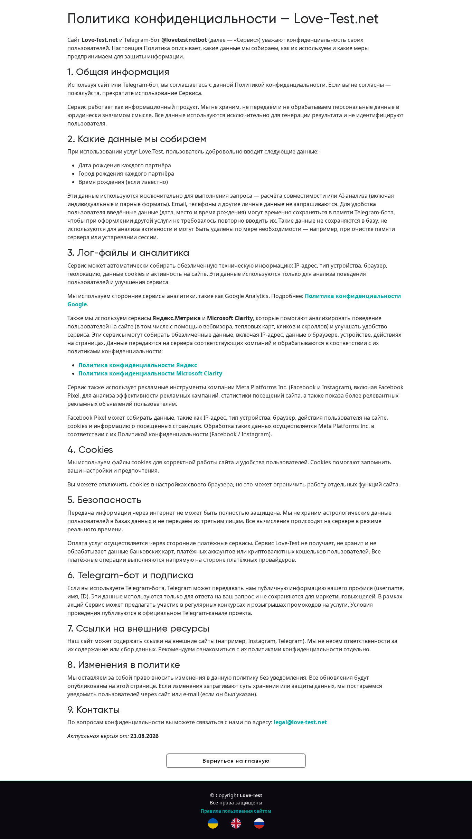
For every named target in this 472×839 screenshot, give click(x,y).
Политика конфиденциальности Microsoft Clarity (150, 373)
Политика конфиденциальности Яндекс (137, 365)
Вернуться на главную (236, 760)
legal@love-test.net (300, 722)
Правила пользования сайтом (236, 811)
